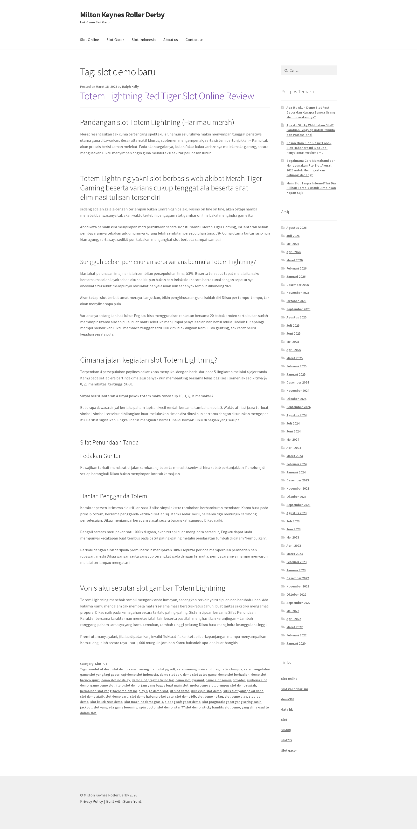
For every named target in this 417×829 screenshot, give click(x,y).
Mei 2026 (292, 244)
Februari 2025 (296, 366)
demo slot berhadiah (234, 674)
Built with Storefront (123, 801)
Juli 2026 (292, 236)
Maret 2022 (294, 627)
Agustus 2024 (296, 415)
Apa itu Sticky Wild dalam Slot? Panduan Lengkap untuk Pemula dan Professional (310, 130)
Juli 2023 (292, 521)
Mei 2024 (292, 439)
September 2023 (298, 505)
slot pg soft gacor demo (183, 702)
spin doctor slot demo (156, 707)
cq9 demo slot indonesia (139, 674)
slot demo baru (116, 696)
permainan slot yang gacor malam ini (108, 691)
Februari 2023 (296, 562)
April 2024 (293, 447)
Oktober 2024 (296, 399)
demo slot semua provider (225, 680)
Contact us (194, 39)
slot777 (286, 740)
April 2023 (293, 545)
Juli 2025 (292, 325)
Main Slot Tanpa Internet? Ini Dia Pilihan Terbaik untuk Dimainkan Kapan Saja (311, 188)
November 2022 (297, 586)
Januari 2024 (296, 472)
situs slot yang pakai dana (243, 691)
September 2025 (298, 309)
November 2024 (297, 390)
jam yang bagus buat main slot (164, 685)
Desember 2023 (297, 480)
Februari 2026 (296, 268)
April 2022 (293, 619)
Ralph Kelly (130, 86)
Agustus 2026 (296, 227)
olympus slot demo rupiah (236, 685)
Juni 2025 (293, 333)
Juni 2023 (293, 529)
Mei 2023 (292, 537)
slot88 (286, 730)
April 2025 (293, 350)
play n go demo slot (153, 691)
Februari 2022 (296, 635)
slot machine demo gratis (143, 702)
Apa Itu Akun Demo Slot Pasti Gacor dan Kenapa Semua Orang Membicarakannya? (310, 112)
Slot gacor (289, 750)
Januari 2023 (296, 570)
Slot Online (89, 39)
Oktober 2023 (296, 496)
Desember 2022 (297, 578)
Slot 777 (101, 663)
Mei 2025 (292, 341)
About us (170, 39)
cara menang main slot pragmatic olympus (209, 669)
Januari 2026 (296, 276)
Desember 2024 (297, 382)
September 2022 (298, 602)
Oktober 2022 (296, 594)
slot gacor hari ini (294, 689)
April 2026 (293, 252)
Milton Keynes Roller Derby (122, 15)
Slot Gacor (115, 39)
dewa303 (287, 699)
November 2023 (297, 488)
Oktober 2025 (296, 301)
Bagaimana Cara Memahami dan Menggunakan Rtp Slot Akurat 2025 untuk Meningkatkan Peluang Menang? (310, 167)
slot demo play (236, 696)
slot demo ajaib (92, 696)
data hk (287, 709)
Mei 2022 (292, 611)
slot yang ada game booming (115, 707)
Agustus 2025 (296, 317)
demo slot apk (170, 674)
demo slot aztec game (199, 674)
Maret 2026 (294, 260)
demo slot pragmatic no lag (153, 680)
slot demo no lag (210, 696)
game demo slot (102, 685)
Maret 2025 (294, 358)
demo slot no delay (115, 680)
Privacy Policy (91, 801)
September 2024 (298, 407)
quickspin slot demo (206, 691)
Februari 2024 (296, 464)
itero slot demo (127, 685)
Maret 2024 (294, 456)
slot (284, 719)
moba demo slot (202, 685)
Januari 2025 (296, 374)
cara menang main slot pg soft (152, 669)
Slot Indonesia (144, 39)
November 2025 (297, 292)
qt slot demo (179, 691)
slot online (289, 678)
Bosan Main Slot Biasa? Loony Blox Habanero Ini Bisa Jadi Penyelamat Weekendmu (308, 148)
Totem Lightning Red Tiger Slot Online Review (167, 95)
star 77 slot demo (187, 707)
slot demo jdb (185, 696)
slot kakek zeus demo (106, 702)
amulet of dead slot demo (107, 669)
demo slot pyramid (189, 680)
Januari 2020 (296, 643)
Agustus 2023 (296, 513)
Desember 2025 (297, 285)
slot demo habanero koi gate (152, 696)
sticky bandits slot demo (221, 707)
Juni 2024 (293, 431)
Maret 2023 (294, 554)
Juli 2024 (292, 423)
